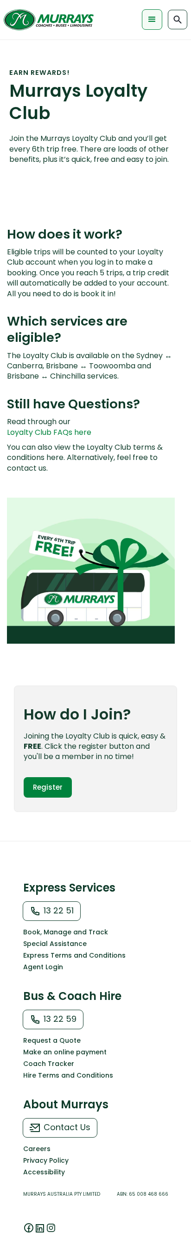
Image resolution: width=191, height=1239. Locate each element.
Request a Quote (52, 1040)
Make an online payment (65, 1052)
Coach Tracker (48, 1063)
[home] (49, 19)
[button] (152, 19)
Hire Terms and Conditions (68, 1075)
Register (48, 787)
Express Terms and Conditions (74, 955)
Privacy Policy (46, 1160)
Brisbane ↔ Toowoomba (90, 365)
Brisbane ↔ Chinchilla (46, 376)
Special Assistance (55, 943)
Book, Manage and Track (65, 932)
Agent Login (43, 967)
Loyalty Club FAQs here (49, 432)
